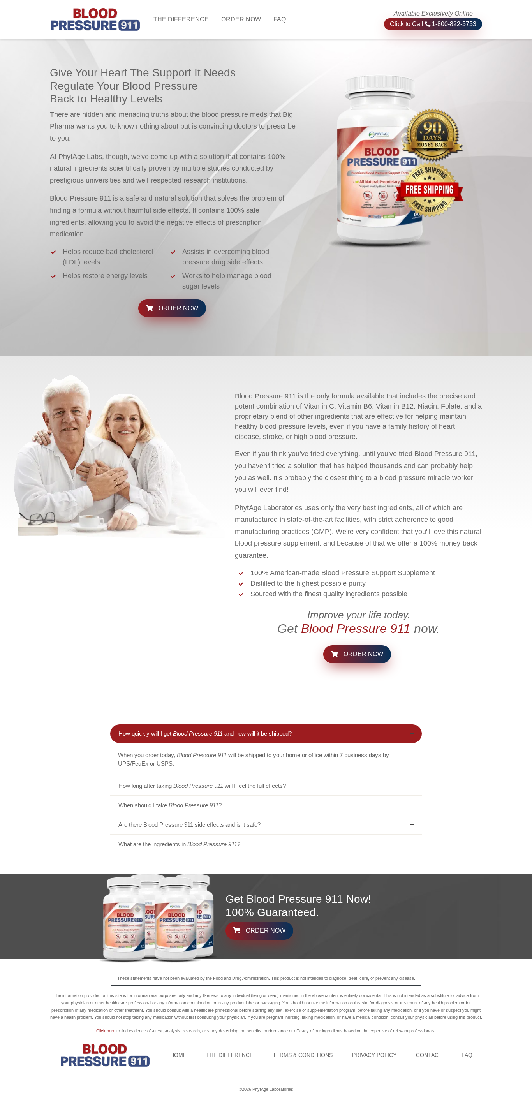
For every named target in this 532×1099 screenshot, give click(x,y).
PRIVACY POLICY (374, 1055)
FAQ (279, 19)
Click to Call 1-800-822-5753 (433, 24)
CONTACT (429, 1055)
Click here (105, 1031)
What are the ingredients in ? (179, 844)
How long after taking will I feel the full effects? (202, 785)
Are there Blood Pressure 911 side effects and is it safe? (189, 824)
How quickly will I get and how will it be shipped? (205, 733)
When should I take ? (170, 805)
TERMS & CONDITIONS (303, 1055)
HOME (178, 1055)
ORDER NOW (241, 19)
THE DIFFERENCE (184, 19)
